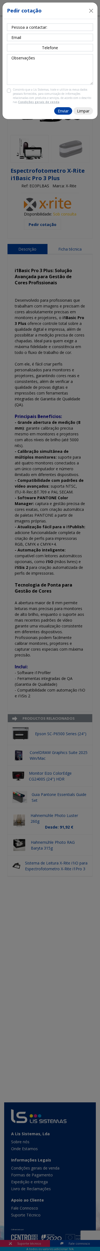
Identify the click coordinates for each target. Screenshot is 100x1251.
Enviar (63, 111)
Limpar (83, 111)
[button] (91, 11)
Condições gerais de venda (38, 102)
